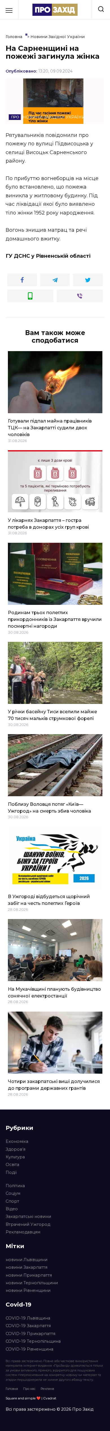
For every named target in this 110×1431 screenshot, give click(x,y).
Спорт (12, 1201)
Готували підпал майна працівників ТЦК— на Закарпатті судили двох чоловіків (50, 427)
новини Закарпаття (26, 1267)
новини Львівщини (26, 1259)
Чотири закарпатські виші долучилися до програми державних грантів (54, 1085)
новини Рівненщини (28, 1290)
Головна (12, 1389)
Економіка (17, 1141)
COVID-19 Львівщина (28, 1318)
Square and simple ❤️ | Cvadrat (31, 1398)
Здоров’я (15, 1149)
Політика (15, 1185)
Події (11, 1172)
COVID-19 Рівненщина (29, 1349)
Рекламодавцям (23, 1232)
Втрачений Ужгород (28, 1224)
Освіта (12, 1164)
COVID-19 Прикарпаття (30, 1333)
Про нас (29, 1389)
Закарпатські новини (28, 1216)
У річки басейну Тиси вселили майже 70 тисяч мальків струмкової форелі (52, 715)
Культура (15, 1156)
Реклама (47, 1389)
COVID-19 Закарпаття (28, 1325)
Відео (12, 1208)
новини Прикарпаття (29, 1275)
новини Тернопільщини (32, 1282)
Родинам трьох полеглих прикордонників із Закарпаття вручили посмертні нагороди (55, 619)
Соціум (13, 1193)
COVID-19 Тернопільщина (33, 1341)
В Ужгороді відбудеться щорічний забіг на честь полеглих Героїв (49, 900)
